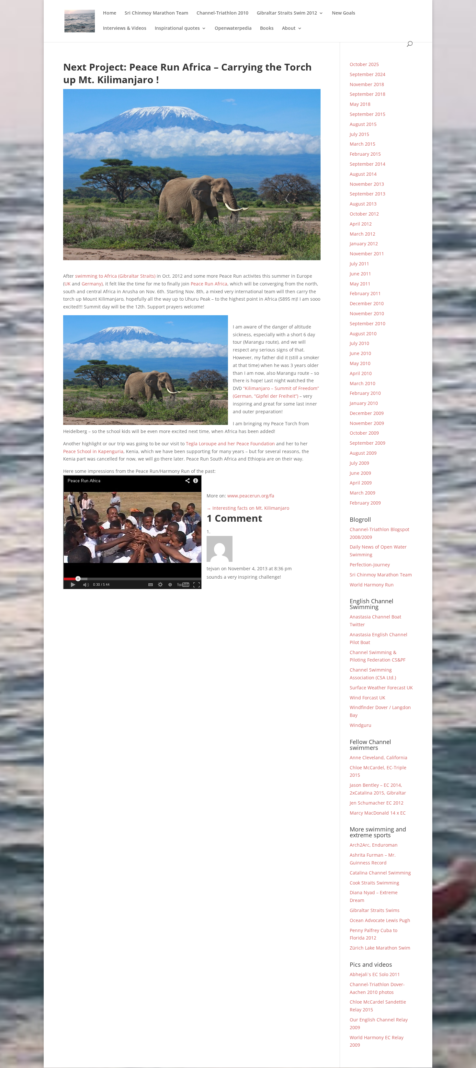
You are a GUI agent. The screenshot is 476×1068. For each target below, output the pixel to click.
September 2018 (367, 94)
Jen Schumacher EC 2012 (376, 803)
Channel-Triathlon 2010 (222, 13)
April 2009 (361, 483)
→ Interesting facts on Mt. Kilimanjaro (248, 508)
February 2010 (365, 393)
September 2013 (367, 194)
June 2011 (360, 274)
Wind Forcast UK (367, 698)
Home (109, 13)
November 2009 (367, 423)
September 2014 (367, 164)
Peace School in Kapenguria (93, 451)
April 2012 (361, 224)
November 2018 (367, 84)
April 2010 (361, 373)
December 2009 (367, 413)
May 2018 (360, 104)
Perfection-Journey (370, 565)
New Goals (343, 13)
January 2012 (364, 243)
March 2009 (362, 493)
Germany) (92, 284)
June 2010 (360, 353)
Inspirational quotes (177, 28)
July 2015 (359, 134)
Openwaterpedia (233, 28)
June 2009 (360, 473)
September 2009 (367, 443)
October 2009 (364, 433)
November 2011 (367, 253)
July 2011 (359, 264)
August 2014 (363, 174)
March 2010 (362, 383)
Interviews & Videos (124, 28)
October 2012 (364, 214)
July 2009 (359, 463)
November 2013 (367, 184)
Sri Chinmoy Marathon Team (156, 13)
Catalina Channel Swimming (380, 873)
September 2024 (367, 74)
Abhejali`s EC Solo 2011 (375, 974)
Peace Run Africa (209, 284)
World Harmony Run (372, 585)
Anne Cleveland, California (378, 757)
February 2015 (365, 154)
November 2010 (367, 313)
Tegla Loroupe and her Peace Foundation (230, 443)
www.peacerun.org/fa (250, 496)
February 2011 (365, 293)
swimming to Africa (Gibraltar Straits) (115, 276)
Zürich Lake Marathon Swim (380, 948)
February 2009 (365, 503)
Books (267, 28)
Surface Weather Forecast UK (381, 687)
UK (67, 284)
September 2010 (367, 323)
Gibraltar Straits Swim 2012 (287, 13)
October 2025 (364, 64)
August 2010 (363, 333)
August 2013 (363, 204)
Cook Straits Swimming (374, 883)
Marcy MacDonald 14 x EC (378, 813)
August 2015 (363, 124)
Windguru (360, 725)
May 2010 (360, 363)
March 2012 (362, 234)
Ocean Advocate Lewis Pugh (380, 920)
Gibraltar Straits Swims (375, 910)
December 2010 (367, 303)
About (289, 28)
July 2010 (359, 343)
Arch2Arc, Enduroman (374, 845)
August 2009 (363, 453)
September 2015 (367, 114)
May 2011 (360, 284)
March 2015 (362, 144)
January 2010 (364, 403)
